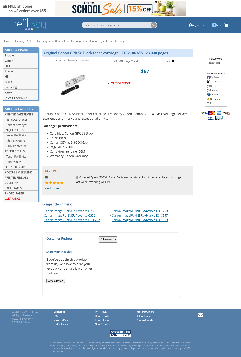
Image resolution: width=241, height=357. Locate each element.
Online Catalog (61, 324)
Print (212, 103)
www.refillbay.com (22, 318)
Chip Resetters (15, 140)
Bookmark (215, 99)
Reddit (213, 86)
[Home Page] (30, 30)
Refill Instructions (145, 312)
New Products (102, 324)
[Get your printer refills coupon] (120, 15)
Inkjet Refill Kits (15, 135)
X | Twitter (215, 81)
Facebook (214, 77)
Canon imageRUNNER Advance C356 (69, 215)
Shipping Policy (61, 320)
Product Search (145, 320)
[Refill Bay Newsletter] (200, 316)
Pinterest (214, 90)
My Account (101, 312)
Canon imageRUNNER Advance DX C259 (140, 211)
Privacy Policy (102, 320)
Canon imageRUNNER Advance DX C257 (72, 220)
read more (52, 188)
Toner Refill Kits (15, 156)
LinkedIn (214, 94)
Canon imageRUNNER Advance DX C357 (140, 215)
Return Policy (143, 316)
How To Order (102, 316)
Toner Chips (13, 162)
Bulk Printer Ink (16, 146)
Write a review (55, 280)
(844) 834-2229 (224, 8)
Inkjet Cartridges (16, 119)
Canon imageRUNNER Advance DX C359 (140, 220)
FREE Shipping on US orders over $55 (24, 8)
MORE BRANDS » (16, 97)
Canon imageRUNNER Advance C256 (69, 211)
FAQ (56, 316)
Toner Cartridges (16, 125)
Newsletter (215, 63)
